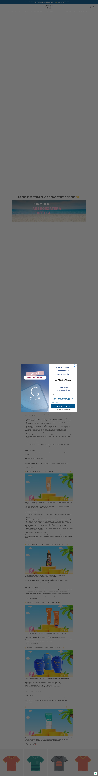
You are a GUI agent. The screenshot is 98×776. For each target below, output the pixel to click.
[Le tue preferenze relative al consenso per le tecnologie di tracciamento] (95, 773)
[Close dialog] (75, 365)
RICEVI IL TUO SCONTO (63, 406)
